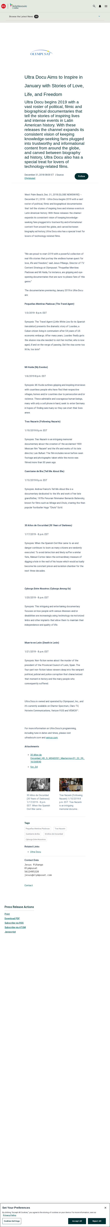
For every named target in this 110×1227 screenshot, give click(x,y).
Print (7, 914)
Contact (28, 885)
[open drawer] (106, 6)
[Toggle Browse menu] (99, 16)
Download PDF (12, 918)
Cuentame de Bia (33, 834)
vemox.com (52, 737)
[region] (55, 1215)
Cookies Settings (12, 1221)
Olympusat (29, 178)
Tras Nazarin (60, 829)
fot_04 (34, 767)
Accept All (77, 1221)
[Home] (14, 6)
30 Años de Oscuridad (54, 834)
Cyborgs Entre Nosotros (36, 839)
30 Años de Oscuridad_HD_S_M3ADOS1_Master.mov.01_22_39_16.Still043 (57, 758)
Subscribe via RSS (14, 923)
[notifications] (100, 6)
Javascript (10, 931)
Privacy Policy (9, 1215)
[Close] (105, 1208)
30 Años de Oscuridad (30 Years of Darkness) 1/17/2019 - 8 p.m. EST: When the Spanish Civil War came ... (38, 802)
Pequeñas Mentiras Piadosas (38, 829)
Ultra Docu (35, 852)
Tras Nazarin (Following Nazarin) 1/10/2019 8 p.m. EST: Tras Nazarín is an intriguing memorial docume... (70, 802)
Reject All (97, 1221)
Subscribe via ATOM (15, 927)
